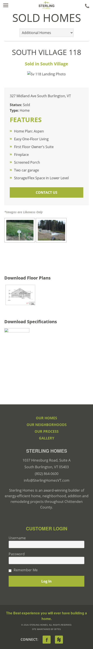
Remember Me (26, 570)
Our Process (47, 431)
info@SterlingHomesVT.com (46, 480)
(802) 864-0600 (46, 473)
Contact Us (46, 192)
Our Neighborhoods (47, 424)
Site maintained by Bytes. (46, 629)
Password (17, 554)
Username (17, 538)
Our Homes (46, 418)
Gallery (46, 438)
